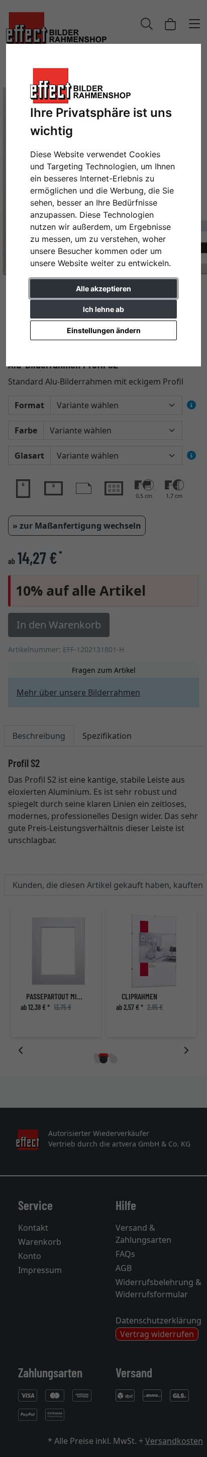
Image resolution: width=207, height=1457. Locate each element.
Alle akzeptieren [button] (103, 288)
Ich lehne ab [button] (103, 309)
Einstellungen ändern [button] (104, 330)
